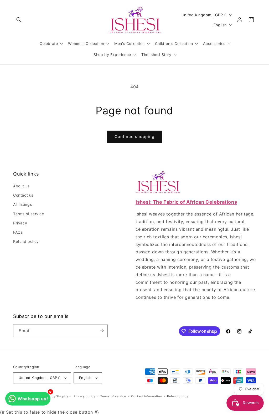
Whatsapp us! (33, 398)
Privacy (20, 223)
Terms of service (28, 214)
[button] (19, 19)
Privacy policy (84, 396)
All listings (22, 204)
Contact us (23, 195)
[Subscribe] (101, 331)
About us (21, 186)
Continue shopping (134, 136)
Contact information (146, 396)
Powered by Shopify (53, 396)
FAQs (18, 232)
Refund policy (26, 241)
